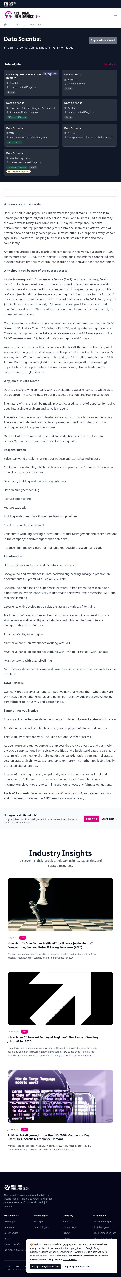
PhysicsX (71, 79)
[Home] (5, 24)
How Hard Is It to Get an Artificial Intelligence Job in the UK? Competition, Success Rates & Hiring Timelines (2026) (50, 945)
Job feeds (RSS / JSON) (15, 1249)
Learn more (109, 818)
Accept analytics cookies (45, 1266)
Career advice (11, 1232)
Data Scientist (36, 24)
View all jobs (110, 64)
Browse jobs (10, 1221)
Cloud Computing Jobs (104, 1232)
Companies (10, 1227)
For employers (40, 1227)
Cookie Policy (70, 1259)
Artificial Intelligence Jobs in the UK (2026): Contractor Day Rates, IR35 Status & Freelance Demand (49, 1137)
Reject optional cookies (77, 1266)
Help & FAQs (69, 1227)
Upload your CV (12, 1244)
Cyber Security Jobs (103, 1238)
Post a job (91, 818)
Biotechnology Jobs (103, 1221)
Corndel (13, 82)
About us (67, 1221)
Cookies (67, 1238)
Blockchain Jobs (101, 1227)
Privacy (66, 1232)
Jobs (18, 24)
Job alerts (9, 1238)
